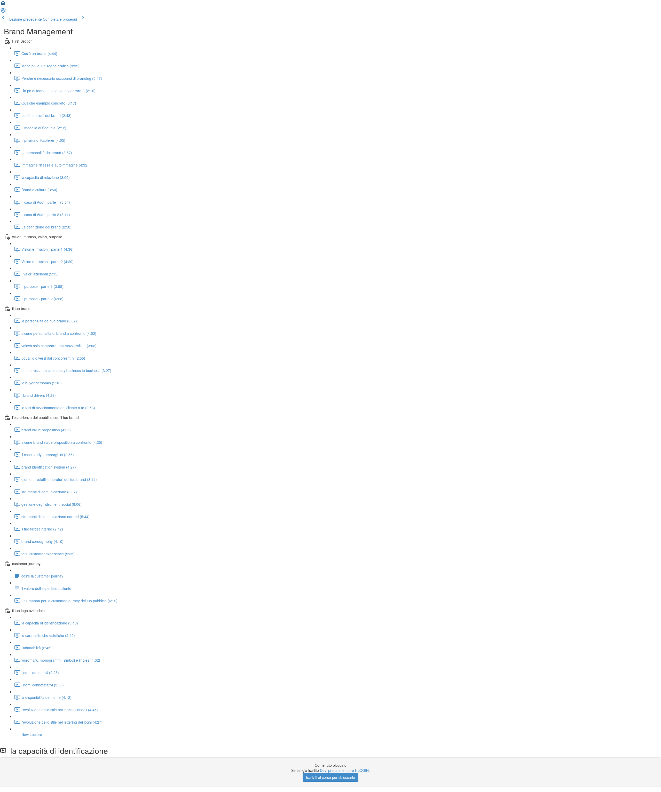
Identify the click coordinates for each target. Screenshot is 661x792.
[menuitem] (3, 11)
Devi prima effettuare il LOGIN (344, 770)
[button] (3, 4)
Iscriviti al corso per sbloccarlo (330, 777)
